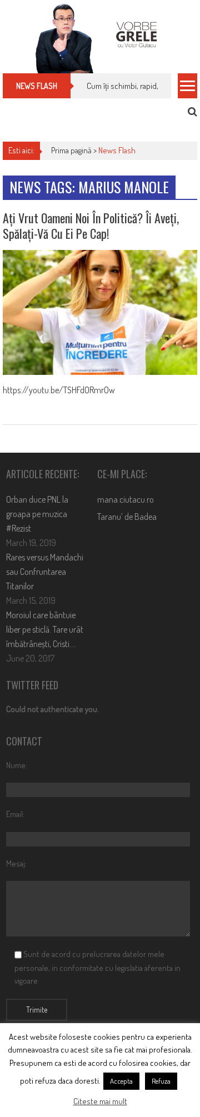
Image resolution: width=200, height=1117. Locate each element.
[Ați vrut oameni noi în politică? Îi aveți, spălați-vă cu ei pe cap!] (100, 312)
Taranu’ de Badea (127, 516)
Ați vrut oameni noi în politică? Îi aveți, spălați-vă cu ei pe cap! (91, 226)
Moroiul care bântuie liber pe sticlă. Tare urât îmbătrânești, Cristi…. (44, 629)
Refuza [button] (161, 1080)
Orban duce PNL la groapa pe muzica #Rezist (37, 514)
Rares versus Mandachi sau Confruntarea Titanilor (44, 572)
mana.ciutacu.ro (125, 499)
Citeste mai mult (100, 1101)
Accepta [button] (121, 1080)
